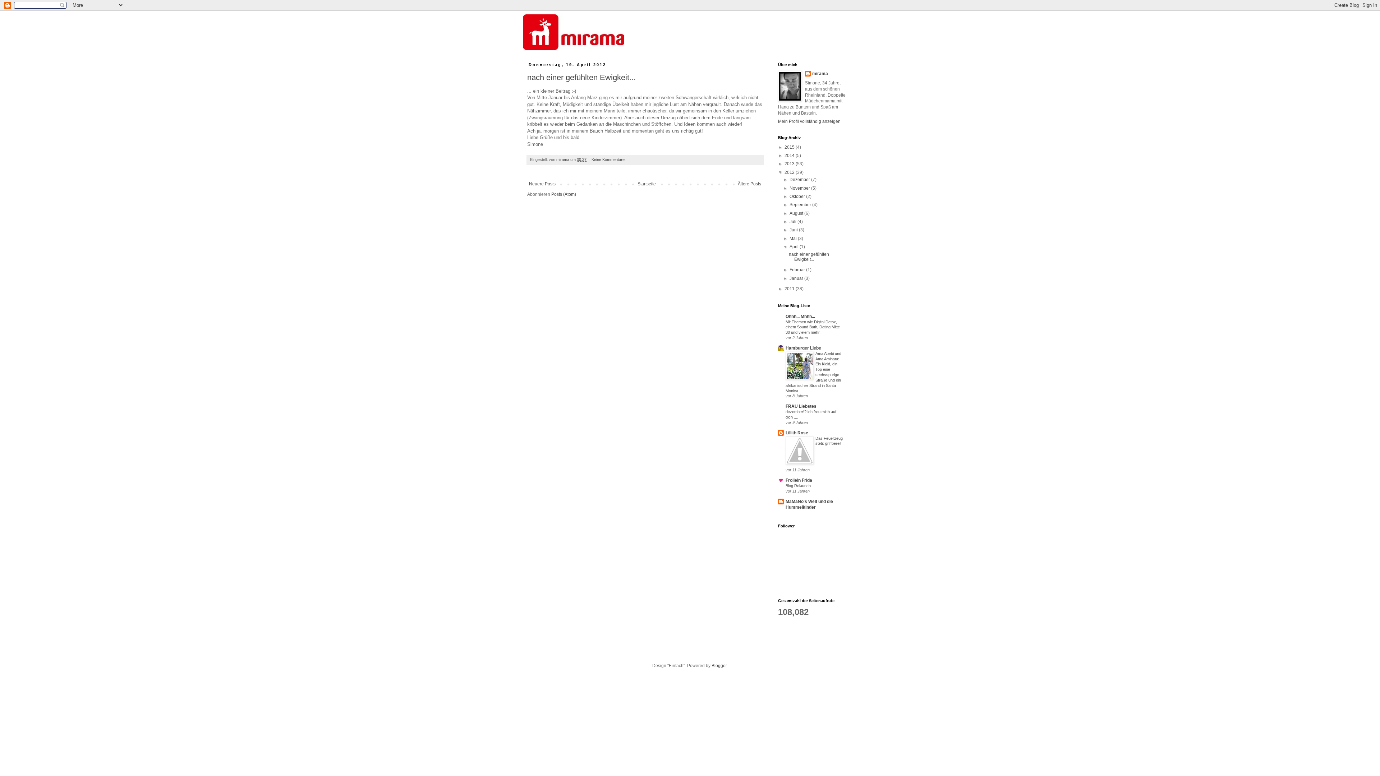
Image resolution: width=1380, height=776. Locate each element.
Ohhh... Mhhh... (800, 316)
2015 (790, 147)
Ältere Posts (749, 183)
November (800, 188)
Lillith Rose (797, 432)
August (797, 213)
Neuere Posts (542, 183)
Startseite (647, 183)
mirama (820, 73)
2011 (790, 288)
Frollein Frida (799, 480)
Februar (798, 269)
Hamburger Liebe (803, 348)
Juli (793, 221)
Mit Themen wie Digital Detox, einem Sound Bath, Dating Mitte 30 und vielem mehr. (813, 327)
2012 (790, 172)
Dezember (800, 179)
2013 (790, 163)
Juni (794, 229)
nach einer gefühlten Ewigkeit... (581, 77)
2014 (790, 155)
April (795, 246)
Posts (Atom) (563, 194)
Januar (797, 278)
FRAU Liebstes (801, 406)
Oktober (798, 196)
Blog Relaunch (798, 486)
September (801, 204)
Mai (794, 238)
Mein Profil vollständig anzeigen (809, 121)
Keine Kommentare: (609, 159)
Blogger (719, 665)
